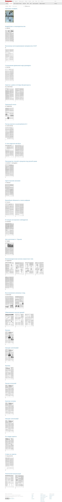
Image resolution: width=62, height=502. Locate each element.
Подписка (30, 1)
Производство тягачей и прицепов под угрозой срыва (21, 161)
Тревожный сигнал (10, 104)
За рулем (10, 3)
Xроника (7, 330)
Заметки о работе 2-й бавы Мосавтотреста (18, 85)
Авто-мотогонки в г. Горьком (13, 239)
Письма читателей (10, 383)
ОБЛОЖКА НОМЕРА (11, 9)
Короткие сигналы (10, 401)
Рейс (30, 3)
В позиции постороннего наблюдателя (16, 220)
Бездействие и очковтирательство (15, 26)
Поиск (56, 3)
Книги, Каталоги (43, 501)
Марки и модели (42, 3)
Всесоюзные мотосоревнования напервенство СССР (21, 46)
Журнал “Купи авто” (43, 497)
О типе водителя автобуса (13, 143)
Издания (16, 1)
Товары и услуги (21, 1)
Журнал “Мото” (42, 498)
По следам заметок (11, 436)
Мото (28, 3)
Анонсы (7, 3)
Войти (55, 1)
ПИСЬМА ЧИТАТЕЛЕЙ (11, 348)
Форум (36, 1)
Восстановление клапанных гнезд (15, 293)
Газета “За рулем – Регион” (44, 496)
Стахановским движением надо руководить (18, 65)
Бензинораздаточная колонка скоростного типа (19, 259)
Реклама (26, 1)
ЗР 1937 (7, 6)
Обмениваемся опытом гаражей (14, 312)
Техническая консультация (13, 473)
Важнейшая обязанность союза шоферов (17, 200)
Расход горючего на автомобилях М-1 (16, 124)
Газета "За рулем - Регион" (18, 3)
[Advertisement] (50, 16)
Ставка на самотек (10, 454)
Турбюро (50, 498)
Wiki (38, 1)
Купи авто (42, 1)
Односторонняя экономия (12, 181)
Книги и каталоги (35, 3)
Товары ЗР (50, 496)
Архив (33, 1)
